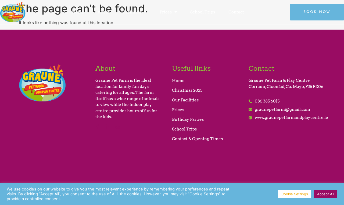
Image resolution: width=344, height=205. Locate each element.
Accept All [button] (325, 194)
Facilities (132, 12)
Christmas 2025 (187, 90)
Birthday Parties (188, 119)
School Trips (202, 12)
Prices (166, 12)
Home (77, 12)
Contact (236, 12)
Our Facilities (185, 100)
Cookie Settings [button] (294, 194)
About (104, 12)
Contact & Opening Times (197, 138)
